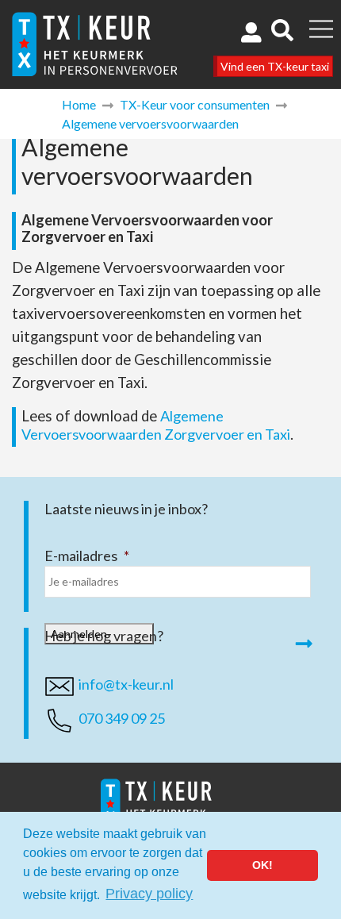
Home (79, 104)
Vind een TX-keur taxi (274, 66)
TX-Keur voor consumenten (195, 104)
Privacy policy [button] (149, 894)
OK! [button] (262, 865)
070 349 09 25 (122, 718)
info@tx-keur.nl (126, 684)
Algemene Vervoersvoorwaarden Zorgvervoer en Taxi (155, 425)
